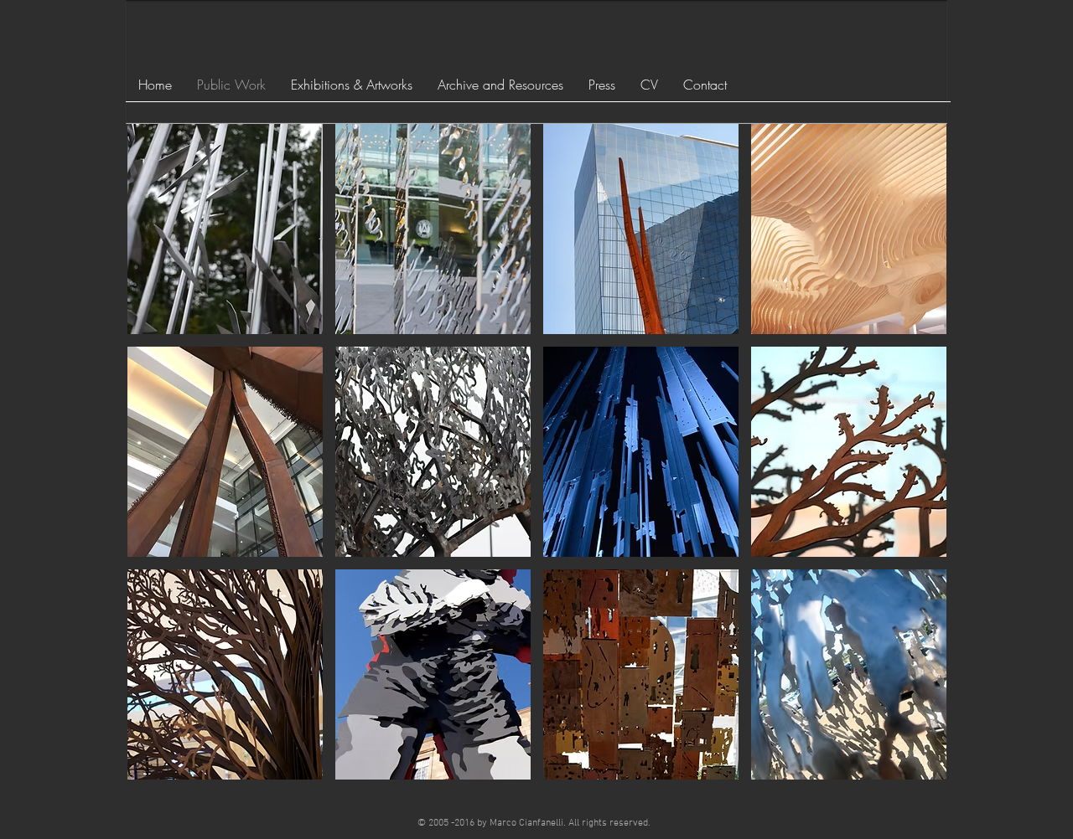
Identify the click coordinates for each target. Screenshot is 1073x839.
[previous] (163, 467)
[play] (912, 766)
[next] (911, 467)
